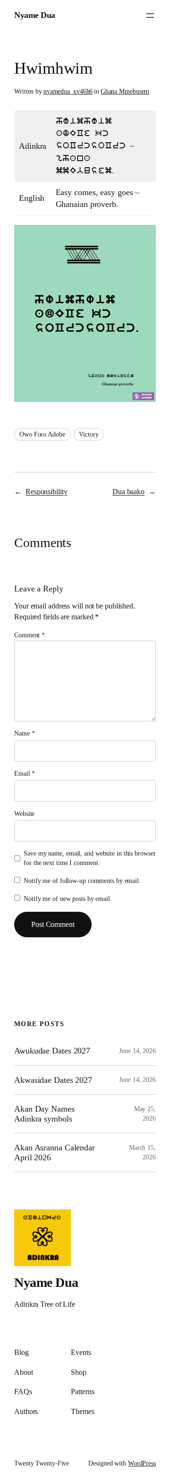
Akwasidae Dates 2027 (53, 1080)
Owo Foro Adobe (42, 434)
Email (24, 773)
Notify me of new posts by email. (68, 898)
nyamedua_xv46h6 (68, 91)
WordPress (142, 1463)
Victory (88, 434)
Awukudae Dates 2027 (52, 1050)
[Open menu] (150, 15)
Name (24, 733)
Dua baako (128, 492)
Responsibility (47, 492)
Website (24, 813)
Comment (29, 635)
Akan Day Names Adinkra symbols (44, 1113)
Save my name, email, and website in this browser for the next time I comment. (89, 858)
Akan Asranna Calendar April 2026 (54, 1152)
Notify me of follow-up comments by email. (82, 880)
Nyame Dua (34, 15)
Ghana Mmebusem (125, 91)
